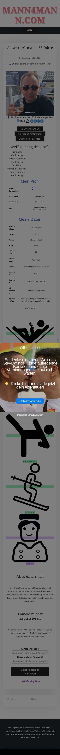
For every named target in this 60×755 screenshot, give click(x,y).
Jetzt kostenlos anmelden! (30, 401)
